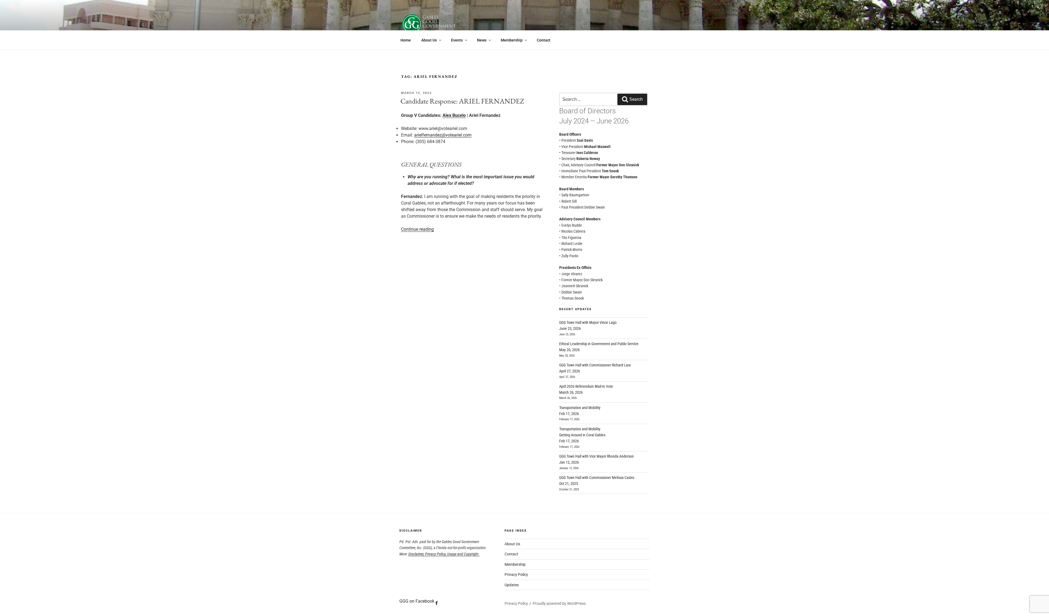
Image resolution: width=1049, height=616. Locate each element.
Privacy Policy (516, 574)
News (482, 40)
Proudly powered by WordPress (559, 603)
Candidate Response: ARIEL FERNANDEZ (462, 101)
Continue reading (417, 229)
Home (405, 40)
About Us (429, 40)
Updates (512, 585)
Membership (512, 40)
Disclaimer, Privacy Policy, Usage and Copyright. (443, 554)
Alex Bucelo (454, 115)
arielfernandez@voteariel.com (443, 135)
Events (457, 40)
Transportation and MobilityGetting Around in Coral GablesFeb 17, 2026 (582, 435)
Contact (543, 40)
